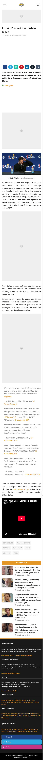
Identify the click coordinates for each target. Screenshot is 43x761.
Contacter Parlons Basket (9, 691)
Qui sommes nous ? (7, 655)
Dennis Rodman (29, 729)
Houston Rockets (28, 702)
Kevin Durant (15, 713)
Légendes (6, 553)
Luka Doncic (33, 716)
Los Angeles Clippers (14, 702)
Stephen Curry (23, 716)
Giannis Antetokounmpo (9, 716)
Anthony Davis (34, 713)
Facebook (9, 737)
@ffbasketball (10, 417)
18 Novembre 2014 (21, 420)
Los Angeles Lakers (7, 700)
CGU (25, 755)
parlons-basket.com (20, 489)
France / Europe (23, 543)
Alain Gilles (17, 548)
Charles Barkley (17, 729)
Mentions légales (16, 755)
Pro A (16, 553)
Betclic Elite (8, 543)
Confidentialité (32, 755)
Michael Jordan (6, 729)
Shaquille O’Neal (31, 731)
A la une (6, 548)
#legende (8, 396)
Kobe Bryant (21, 731)
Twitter (8, 742)
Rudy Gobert (25, 713)
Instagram (9, 747)
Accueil (8, 755)
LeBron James (5, 713)
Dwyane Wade (11, 731)
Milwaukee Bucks (20, 700)
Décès (28, 548)
